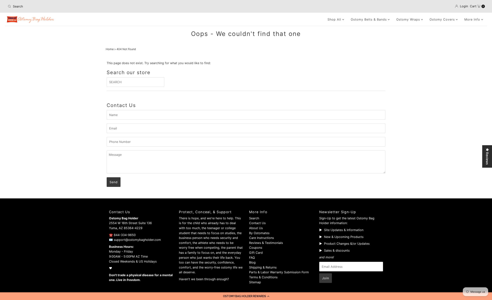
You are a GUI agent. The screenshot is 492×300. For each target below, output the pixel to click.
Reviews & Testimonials (266, 243)
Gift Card (256, 252)
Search (254, 218)
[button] (246, 296)
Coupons (255, 247)
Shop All (334, 19)
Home (110, 49)
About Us (256, 228)
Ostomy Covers (443, 19)
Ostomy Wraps (408, 19)
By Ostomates (259, 233)
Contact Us (257, 223)
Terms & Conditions (263, 277)
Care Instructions (261, 238)
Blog (252, 262)
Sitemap (255, 282)
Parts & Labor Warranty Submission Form (279, 272)
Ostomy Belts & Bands (369, 19)
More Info (472, 19)
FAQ (252, 257)
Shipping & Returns (263, 267)
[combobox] (85, 6)
